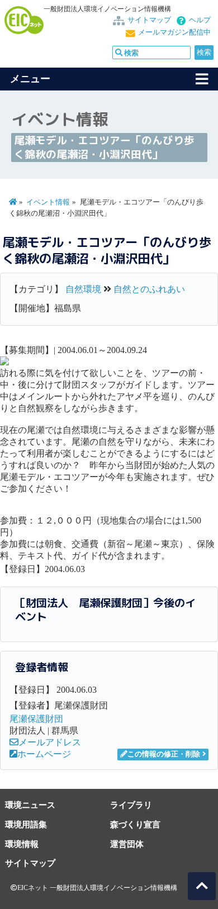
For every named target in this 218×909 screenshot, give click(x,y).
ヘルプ (200, 20)
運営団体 (127, 844)
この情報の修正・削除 (163, 754)
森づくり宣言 (135, 824)
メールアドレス (49, 742)
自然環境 (83, 289)
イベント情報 (48, 202)
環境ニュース (30, 805)
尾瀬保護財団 (36, 719)
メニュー (30, 78)
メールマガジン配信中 (174, 32)
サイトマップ (149, 20)
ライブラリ (131, 805)
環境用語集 (26, 824)
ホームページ (44, 754)
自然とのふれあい (149, 289)
